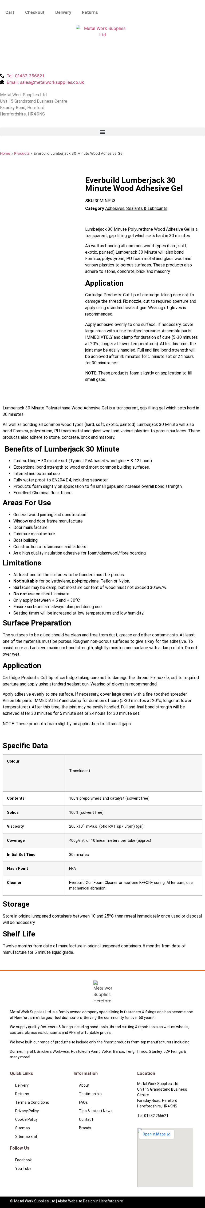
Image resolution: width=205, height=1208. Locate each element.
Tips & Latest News (96, 1111)
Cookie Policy (26, 1119)
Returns (90, 12)
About (84, 1085)
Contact (86, 1119)
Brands (85, 1128)
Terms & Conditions (32, 1102)
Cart (9, 12)
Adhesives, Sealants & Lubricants (136, 208)
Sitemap (22, 1128)
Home (5, 153)
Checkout (35, 12)
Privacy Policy (27, 1111)
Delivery (63, 12)
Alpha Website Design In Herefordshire (90, 1201)
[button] (102, 131)
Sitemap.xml (26, 1136)
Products (22, 153)
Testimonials (90, 1094)
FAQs (83, 1102)
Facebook (23, 1160)
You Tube (23, 1168)
